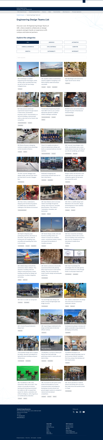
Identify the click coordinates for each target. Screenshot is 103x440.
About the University (50, 427)
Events (47, 429)
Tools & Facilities (56, 11)
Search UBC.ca (49, 433)
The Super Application (76, 11)
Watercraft (75, 51)
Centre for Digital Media (70, 431)
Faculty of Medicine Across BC (71, 433)
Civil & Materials (51, 46)
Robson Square (69, 430)
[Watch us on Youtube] (84, 411)
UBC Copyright (33, 437)
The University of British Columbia (19, 3)
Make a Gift (48, 432)
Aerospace (51, 42)
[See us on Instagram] (80, 411)
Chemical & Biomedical (28, 46)
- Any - (28, 42)
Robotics (27, 51)
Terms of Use (28, 437)
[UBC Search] (84, 1)
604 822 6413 (22, 415)
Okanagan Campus (69, 427)
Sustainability (51, 51)
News (47, 428)
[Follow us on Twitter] (74, 411)
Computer (75, 46)
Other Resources (66, 11)
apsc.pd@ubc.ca (20, 417)
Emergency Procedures (20, 437)
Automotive (75, 42)
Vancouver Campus (69, 425)
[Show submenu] (27, 12)
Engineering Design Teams (34, 11)
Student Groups (20, 15)
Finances (44, 11)
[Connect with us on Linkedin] (77, 411)
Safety (49, 11)
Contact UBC (48, 425)
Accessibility (39, 437)
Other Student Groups (21, 11)
